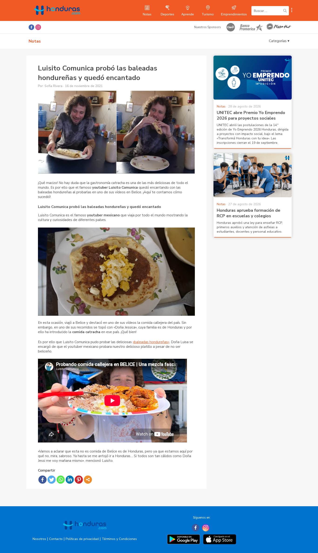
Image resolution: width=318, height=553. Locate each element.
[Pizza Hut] (279, 27)
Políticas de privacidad (82, 539)
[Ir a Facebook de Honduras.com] (31, 27)
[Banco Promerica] (251, 27)
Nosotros (39, 539)
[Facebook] (42, 480)
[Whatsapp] (61, 480)
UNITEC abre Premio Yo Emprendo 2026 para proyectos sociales (251, 115)
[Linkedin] (70, 480)
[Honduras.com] (57, 19)
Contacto (56, 539)
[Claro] (231, 27)
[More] (88, 480)
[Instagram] (206, 527)
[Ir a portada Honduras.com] (85, 533)
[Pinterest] (79, 480)
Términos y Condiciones (119, 539)
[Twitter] (51, 480)
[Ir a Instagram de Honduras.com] (38, 27)
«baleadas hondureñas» (151, 342)
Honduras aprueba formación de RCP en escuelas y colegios (248, 213)
